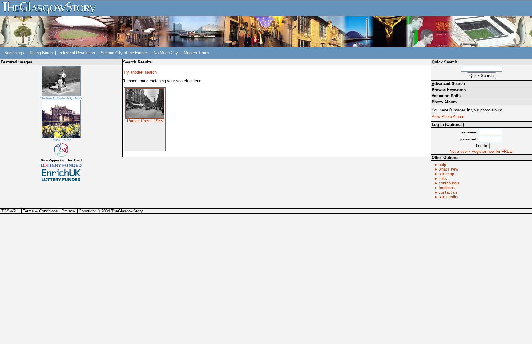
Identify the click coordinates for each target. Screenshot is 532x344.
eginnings (14, 53)
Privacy (68, 211)
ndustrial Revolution (76, 53)
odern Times (196, 53)
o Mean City (166, 53)
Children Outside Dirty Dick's (61, 98)
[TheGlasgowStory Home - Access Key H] (51, 7)
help (442, 164)
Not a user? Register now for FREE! (481, 151)
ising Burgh (41, 53)
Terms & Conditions (40, 211)
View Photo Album (448, 116)
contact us (448, 192)
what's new (448, 169)
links (443, 178)
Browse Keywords (449, 89)
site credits (448, 197)
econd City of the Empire (124, 53)
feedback (447, 187)
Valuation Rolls (446, 96)
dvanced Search (448, 83)
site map (446, 174)
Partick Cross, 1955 (145, 121)
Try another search (140, 72)
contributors (449, 183)
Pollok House (61, 140)
